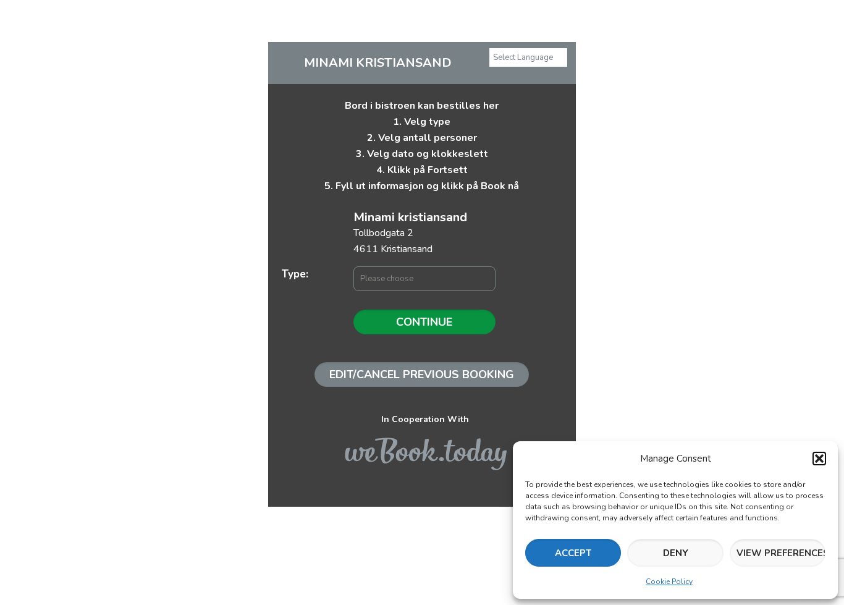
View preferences (780, 553)
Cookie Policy (669, 581)
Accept (573, 553)
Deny (675, 553)
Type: (295, 274)
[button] (819, 458)
